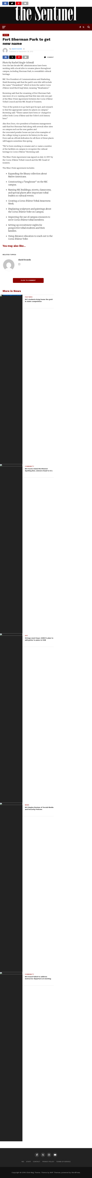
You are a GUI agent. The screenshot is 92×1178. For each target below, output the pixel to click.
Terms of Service (63, 1161)
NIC (23, 1161)
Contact (36, 1161)
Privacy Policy (48, 1161)
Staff (28, 1161)
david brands (17, 49)
